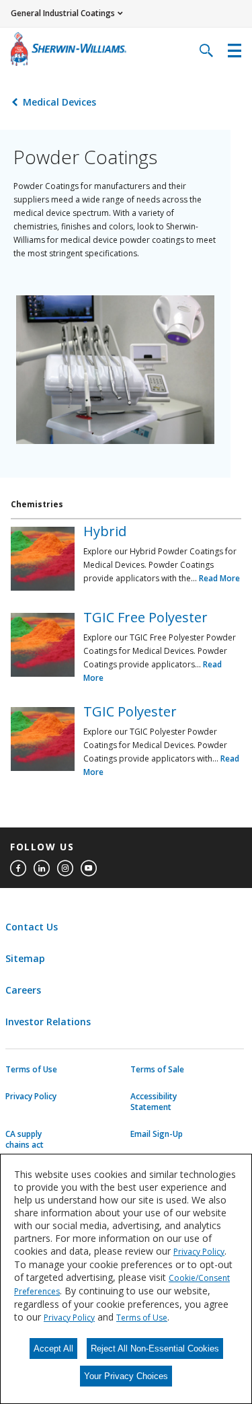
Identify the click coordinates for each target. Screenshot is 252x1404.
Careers (23, 990)
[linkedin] (42, 868)
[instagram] (65, 868)
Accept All (53, 1348)
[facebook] (18, 868)
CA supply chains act (24, 1139)
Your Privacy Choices (126, 1376)
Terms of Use (31, 1069)
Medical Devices (59, 102)
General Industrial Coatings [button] (63, 13)
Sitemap (25, 958)
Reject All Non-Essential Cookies (155, 1348)
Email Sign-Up (156, 1134)
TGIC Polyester (130, 711)
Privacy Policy (30, 1096)
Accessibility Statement (153, 1102)
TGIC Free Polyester (145, 617)
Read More (219, 578)
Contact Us (31, 926)
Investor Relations (48, 1021)
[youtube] (89, 868)
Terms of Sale (157, 1069)
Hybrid (104, 531)
